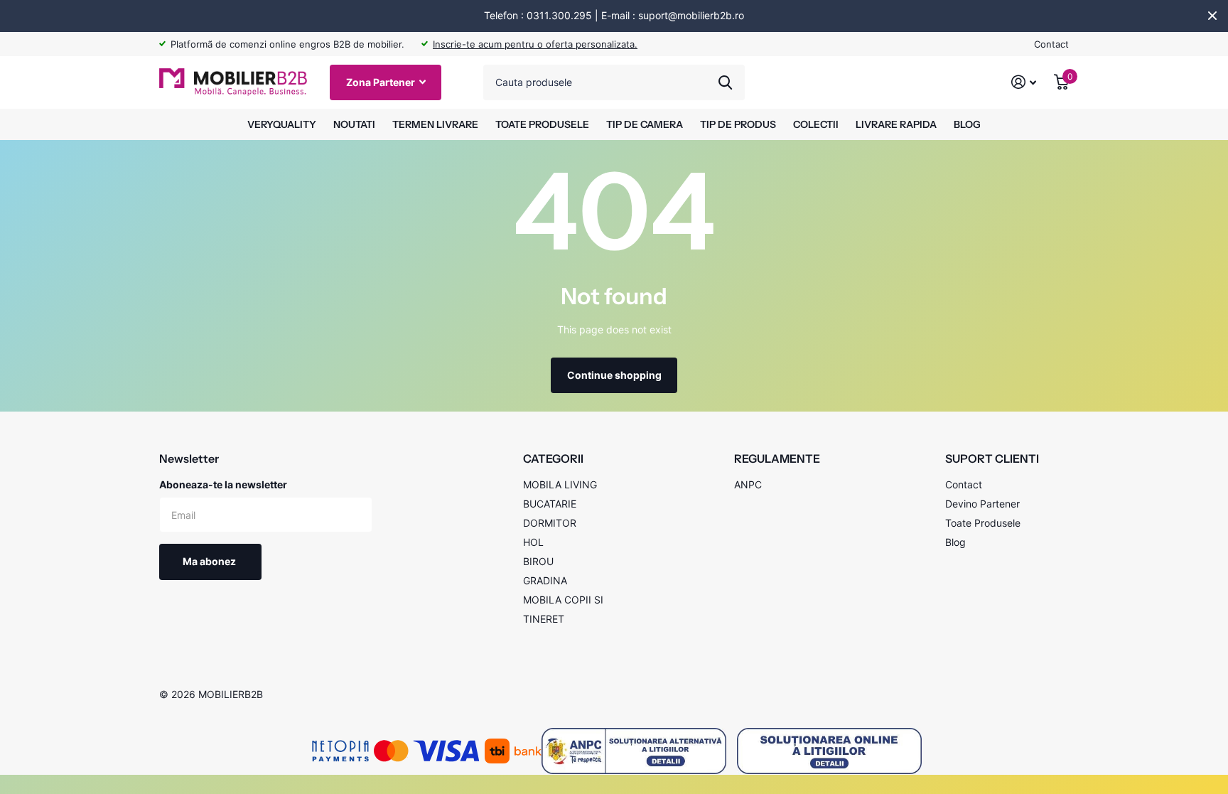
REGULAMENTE (777, 458)
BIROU (538, 561)
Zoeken (725, 82)
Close (1212, 15)
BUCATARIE (549, 504)
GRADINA (545, 580)
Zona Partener (381, 82)
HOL (533, 542)
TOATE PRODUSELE (542, 124)
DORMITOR (549, 523)
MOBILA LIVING (560, 484)
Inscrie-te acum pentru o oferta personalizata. (535, 44)
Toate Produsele (982, 523)
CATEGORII (553, 458)
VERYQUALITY (281, 124)
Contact (1051, 44)
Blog (955, 542)
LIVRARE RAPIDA (896, 124)
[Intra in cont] (1024, 82)
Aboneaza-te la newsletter (223, 484)
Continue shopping (614, 375)
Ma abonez (210, 561)
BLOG (967, 124)
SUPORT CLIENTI (992, 458)
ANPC (748, 484)
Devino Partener (982, 504)
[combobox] (614, 82)
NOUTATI (354, 124)
